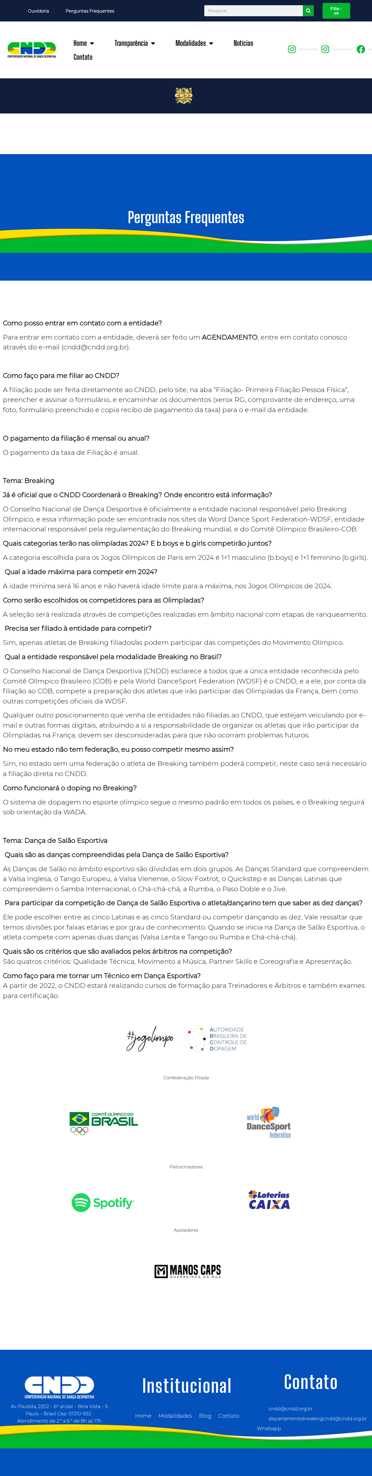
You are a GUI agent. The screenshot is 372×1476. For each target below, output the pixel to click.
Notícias (243, 43)
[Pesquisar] (308, 10)
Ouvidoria (38, 11)
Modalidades (191, 43)
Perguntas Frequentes (90, 11)
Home (80, 43)
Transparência (131, 43)
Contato (83, 57)
